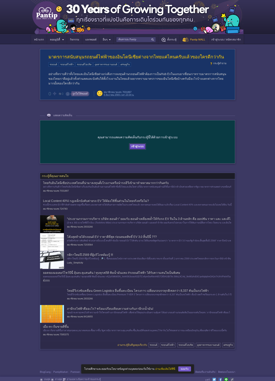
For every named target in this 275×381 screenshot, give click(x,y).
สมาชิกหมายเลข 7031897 (118, 92)
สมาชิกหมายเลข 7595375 (56, 334)
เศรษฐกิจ (125, 64)
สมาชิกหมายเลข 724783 (55, 209)
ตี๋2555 (46, 280)
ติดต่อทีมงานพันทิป (205, 372)
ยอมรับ (185, 368)
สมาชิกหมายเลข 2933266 (80, 226)
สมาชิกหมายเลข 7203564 (80, 244)
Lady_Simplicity (75, 262)
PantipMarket (60, 372)
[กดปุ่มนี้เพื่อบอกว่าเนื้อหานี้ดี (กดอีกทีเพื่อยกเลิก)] (54, 93)
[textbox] (136, 39)
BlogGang (45, 372)
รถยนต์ (53, 64)
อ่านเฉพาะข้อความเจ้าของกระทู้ (84, 379)
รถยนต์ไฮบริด (84, 64)
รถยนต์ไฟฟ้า (67, 64)
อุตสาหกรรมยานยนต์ (106, 64)
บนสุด (47, 379)
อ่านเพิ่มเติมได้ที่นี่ (165, 368)
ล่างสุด (58, 379)
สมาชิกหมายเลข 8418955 (80, 316)
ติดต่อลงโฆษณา (226, 372)
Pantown (75, 372)
